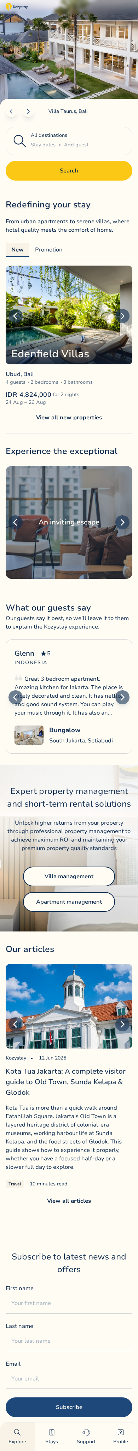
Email (13, 1364)
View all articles (69, 1201)
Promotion (49, 250)
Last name (19, 1326)
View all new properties (69, 417)
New (17, 250)
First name (20, 1288)
